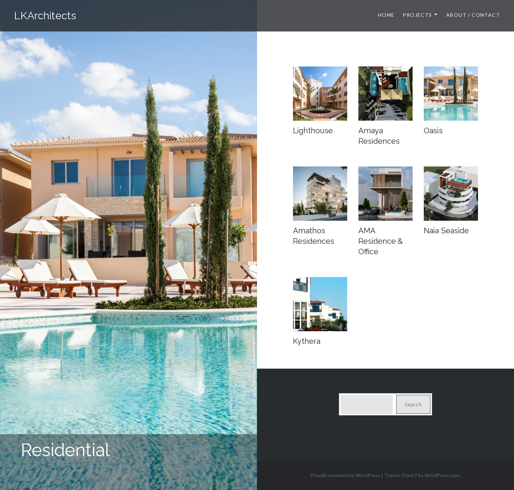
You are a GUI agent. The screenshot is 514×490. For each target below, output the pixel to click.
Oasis (433, 130)
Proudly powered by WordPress (345, 475)
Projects (417, 15)
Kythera (306, 341)
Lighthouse (313, 130)
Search (413, 404)
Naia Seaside (446, 230)
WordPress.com (441, 475)
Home (386, 15)
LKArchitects (45, 15)
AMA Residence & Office (380, 241)
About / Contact (473, 15)
